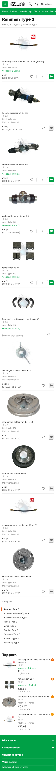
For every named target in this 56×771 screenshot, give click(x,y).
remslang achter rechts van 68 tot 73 (19, 525)
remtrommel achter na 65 (14, 473)
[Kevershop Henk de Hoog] (18, 4)
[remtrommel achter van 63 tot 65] (9, 702)
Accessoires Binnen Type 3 (16, 613)
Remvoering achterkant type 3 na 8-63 (20, 319)
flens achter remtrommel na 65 (16, 576)
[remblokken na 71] (9, 685)
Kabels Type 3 (10, 621)
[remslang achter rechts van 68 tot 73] (9, 720)
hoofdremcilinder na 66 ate (15, 164)
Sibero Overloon (20, 767)
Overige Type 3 (11, 630)
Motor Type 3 (10, 626)
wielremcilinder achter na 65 (15, 216)
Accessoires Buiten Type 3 (16, 617)
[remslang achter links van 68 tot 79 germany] (9, 665)
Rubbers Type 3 (11, 638)
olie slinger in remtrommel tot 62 (17, 370)
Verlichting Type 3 (12, 642)
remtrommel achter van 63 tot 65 (17, 422)
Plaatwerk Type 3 (12, 634)
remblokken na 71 (10, 267)
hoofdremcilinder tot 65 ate (15, 113)
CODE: (4, 67)
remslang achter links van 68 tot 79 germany (23, 61)
